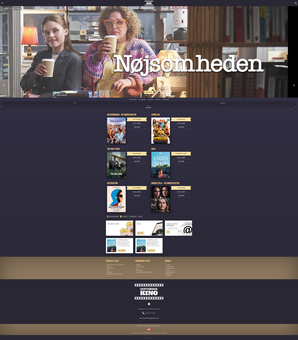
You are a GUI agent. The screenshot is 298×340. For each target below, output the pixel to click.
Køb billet (149, 92)
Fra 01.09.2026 (137, 119)
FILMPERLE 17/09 (181, 153)
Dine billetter (165, 99)
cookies (159, 326)
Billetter (122, 250)
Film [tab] (74, 103)
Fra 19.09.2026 (137, 188)
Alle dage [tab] (148, 107)
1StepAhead (163, 333)
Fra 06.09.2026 (181, 119)
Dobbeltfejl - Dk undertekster (114, 274)
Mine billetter (169, 274)
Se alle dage (137, 123)
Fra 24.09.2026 (181, 188)
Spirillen (109, 266)
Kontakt (158, 99)
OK (168, 232)
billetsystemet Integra (152, 333)
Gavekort (150, 99)
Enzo (108, 270)
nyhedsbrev (140, 326)
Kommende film (170, 268)
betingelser (147, 326)
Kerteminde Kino (149, 2)
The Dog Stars (110, 268)
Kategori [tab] (222, 103)
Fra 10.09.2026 (137, 153)
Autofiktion (110, 272)
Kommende (142, 99)
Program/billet (133, 99)
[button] (4, 85)
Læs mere (137, 127)
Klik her (140, 233)
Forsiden (168, 264)
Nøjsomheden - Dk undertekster (115, 264)
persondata (153, 326)
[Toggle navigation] (295, 3)
